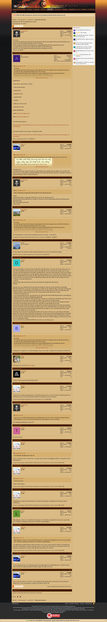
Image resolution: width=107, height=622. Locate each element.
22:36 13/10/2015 (17, 141)
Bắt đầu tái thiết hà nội (83, 30)
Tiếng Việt (16, 603)
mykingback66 (17, 23)
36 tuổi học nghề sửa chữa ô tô (85, 40)
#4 (70, 177)
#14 (70, 440)
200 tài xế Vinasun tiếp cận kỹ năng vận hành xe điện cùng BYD (84, 43)
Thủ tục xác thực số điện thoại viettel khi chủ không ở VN (84, 47)
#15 (70, 465)
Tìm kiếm (14, 11)
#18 (70, 524)
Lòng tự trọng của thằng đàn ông (85, 59)
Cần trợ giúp (81, 32)
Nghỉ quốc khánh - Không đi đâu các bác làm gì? (84, 36)
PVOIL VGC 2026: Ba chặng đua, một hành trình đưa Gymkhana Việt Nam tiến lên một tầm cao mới (40, 15)
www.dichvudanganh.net (22, 116)
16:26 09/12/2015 (17, 524)
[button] (46, 9)
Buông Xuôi (29, 365)
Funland (65, 9)
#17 (70, 508)
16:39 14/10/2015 (17, 257)
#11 (70, 383)
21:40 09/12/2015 (17, 570)
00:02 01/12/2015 (17, 425)
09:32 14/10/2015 (17, 177)
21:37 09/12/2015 (17, 553)
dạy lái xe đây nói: (19, 154)
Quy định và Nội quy (74, 603)
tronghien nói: (18, 478)
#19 (70, 553)
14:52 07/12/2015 (17, 489)
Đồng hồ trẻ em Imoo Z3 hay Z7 (85, 51)
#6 (70, 240)
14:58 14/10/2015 (17, 240)
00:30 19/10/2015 (17, 402)
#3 (70, 141)
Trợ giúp (82, 603)
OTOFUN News (88, 603)
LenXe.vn (29, 9)
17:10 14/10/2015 (17, 323)
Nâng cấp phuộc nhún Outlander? (83, 55)
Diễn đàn (50, 9)
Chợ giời (71, 9)
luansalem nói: (18, 537)
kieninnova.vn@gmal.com (23, 113)
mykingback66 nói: (19, 66)
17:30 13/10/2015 (17, 28)
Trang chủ (36, 9)
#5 (70, 207)
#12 (70, 402)
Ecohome (69, 248)
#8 (70, 323)
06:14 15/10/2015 (17, 368)
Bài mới (43, 9)
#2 (70, 53)
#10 (70, 368)
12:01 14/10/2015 (17, 207)
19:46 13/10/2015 (17, 53)
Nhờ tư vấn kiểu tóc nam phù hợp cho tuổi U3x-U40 (85, 63)
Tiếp (21, 26)
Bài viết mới (77, 27)
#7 (70, 257)
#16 (70, 489)
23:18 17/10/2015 (17, 383)
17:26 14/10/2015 (17, 353)
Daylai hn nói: (18, 415)
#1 (70, 28)
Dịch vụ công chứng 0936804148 (64, 61)
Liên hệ (66, 603)
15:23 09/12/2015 (17, 508)
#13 (70, 425)
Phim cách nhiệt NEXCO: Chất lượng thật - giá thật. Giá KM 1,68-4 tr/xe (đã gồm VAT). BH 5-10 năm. (54, 620)
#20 (70, 570)
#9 (70, 353)
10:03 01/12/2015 (17, 440)
